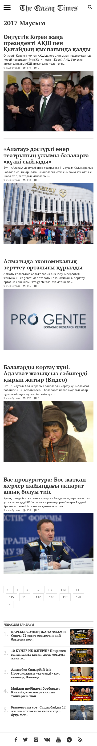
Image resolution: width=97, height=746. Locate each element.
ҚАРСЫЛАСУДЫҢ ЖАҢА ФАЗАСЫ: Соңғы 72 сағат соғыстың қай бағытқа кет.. (39, 635)
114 (76, 590)
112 (49, 590)
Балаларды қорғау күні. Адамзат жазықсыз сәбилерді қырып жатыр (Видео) (46, 373)
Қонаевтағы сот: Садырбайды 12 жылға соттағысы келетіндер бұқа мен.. (38, 711)
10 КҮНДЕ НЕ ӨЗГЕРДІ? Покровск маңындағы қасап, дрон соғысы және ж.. (38, 654)
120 (78, 597)
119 (65, 597)
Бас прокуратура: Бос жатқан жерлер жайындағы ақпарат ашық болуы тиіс (45, 486)
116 (24, 597)
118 (51, 597)
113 (63, 590)
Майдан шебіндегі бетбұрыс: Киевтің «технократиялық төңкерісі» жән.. (35, 692)
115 (11, 597)
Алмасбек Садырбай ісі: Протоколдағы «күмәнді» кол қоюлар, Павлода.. (35, 673)
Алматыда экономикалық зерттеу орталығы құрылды (43, 264)
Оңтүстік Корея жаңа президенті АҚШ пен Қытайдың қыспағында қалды (47, 43)
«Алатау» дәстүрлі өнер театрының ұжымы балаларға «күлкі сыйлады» (46, 155)
